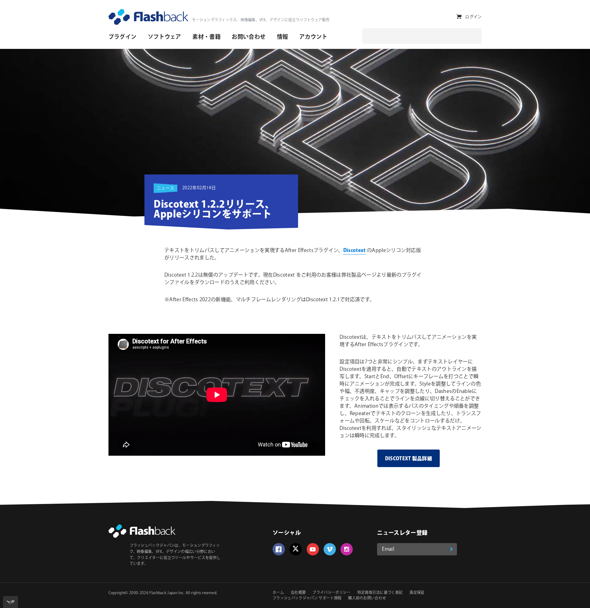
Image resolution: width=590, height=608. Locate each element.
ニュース (165, 188)
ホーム (278, 592)
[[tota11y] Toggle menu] (10, 602)
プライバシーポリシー (331, 592)
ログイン (473, 17)
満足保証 (416, 592)
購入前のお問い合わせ (367, 598)
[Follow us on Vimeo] (330, 549)
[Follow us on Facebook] (279, 549)
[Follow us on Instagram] (346, 549)
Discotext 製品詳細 (408, 458)
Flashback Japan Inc (166, 593)
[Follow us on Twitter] (295, 549)
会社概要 (298, 592)
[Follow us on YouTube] (313, 549)
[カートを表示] (459, 17)
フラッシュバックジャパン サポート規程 (307, 598)
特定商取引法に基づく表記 (380, 592)
